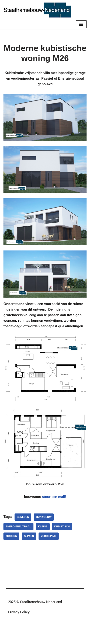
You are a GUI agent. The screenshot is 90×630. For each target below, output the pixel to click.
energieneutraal (18, 526)
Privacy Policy (19, 612)
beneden (23, 517)
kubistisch (62, 526)
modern (11, 536)
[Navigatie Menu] (81, 24)
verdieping (48, 536)
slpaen (29, 536)
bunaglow (43, 517)
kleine (42, 526)
